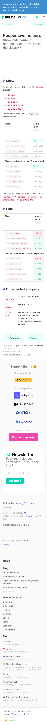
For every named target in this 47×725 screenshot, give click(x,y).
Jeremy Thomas (24, 503)
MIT (25, 513)
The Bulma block (11, 572)
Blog (5, 568)
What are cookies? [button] (20, 714)
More (6, 636)
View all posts (8, 591)
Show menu (8, 24)
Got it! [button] (10, 720)
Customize (8, 606)
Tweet (6, 544)
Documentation (12, 597)
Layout (6, 618)
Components (9, 629)
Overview (7, 602)
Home (6, 560)
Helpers (6, 610)
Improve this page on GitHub (17, 354)
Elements (7, 625)
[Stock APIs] (24, 395)
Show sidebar (38, 24)
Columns (7, 614)
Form (5, 622)
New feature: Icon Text (14, 576)
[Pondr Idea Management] (24, 412)
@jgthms (7, 507)
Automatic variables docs (15, 587)
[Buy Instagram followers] (24, 421)
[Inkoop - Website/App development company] (24, 404)
